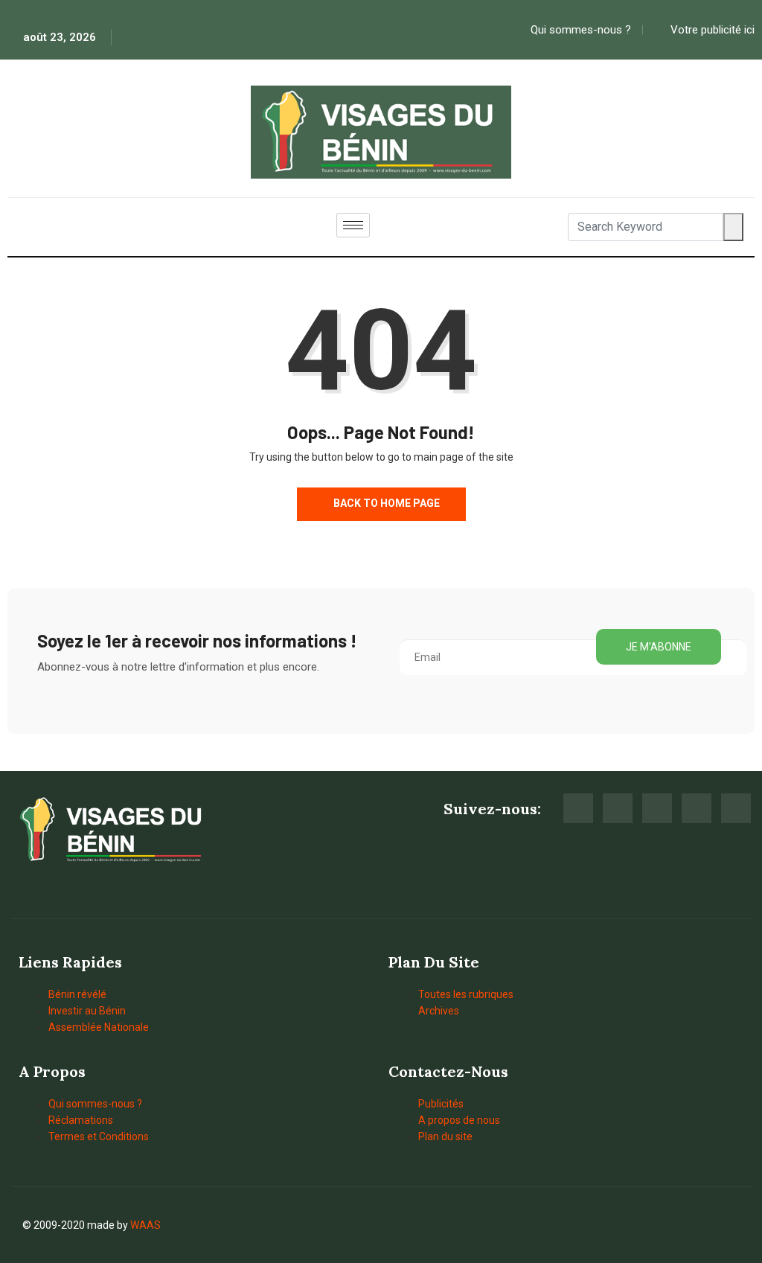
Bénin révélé (77, 994)
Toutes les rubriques (465, 994)
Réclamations (80, 1120)
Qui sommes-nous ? (95, 1104)
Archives (438, 1011)
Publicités (441, 1104)
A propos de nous (459, 1120)
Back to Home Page (385, 503)
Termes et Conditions (98, 1136)
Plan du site (445, 1136)
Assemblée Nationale (98, 1027)
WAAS (145, 1225)
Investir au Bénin (87, 1011)
